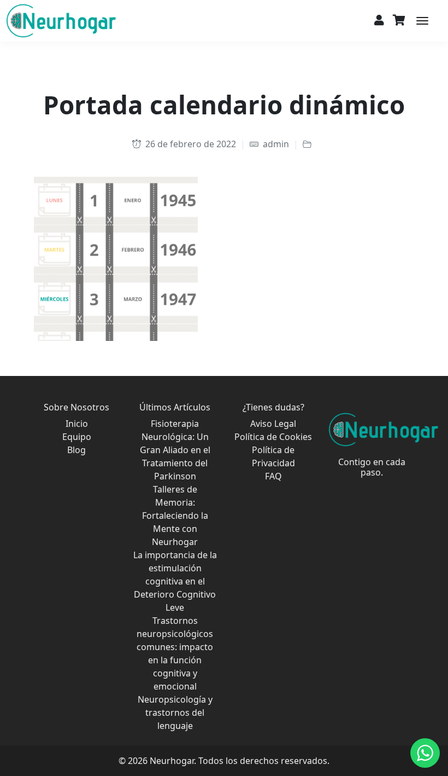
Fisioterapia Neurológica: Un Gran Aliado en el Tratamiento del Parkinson (175, 450)
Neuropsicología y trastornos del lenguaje (175, 712)
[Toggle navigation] (422, 21)
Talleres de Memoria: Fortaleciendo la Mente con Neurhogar (175, 515)
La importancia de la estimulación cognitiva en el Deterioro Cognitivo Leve (175, 581)
